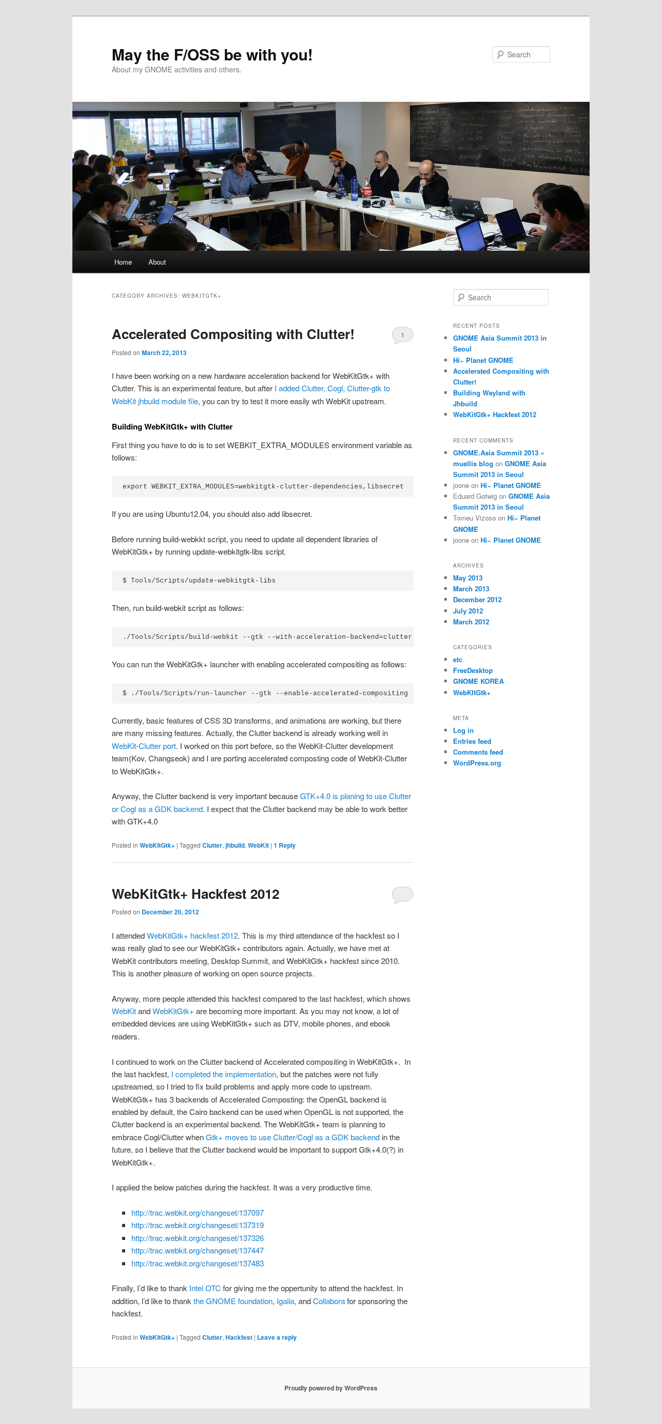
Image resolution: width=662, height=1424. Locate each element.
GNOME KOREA (478, 681)
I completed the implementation (222, 1073)
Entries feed (472, 741)
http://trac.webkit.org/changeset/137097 (197, 1212)
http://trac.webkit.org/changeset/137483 (197, 1263)
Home (123, 262)
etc (457, 659)
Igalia (284, 1300)
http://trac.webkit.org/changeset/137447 (197, 1250)
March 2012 (471, 621)
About (157, 262)
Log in (463, 730)
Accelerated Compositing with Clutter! (233, 333)
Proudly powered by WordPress (331, 1387)
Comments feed (478, 752)
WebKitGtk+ (173, 1010)
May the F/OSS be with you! (212, 54)
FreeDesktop (473, 670)
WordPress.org (477, 763)
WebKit (258, 845)
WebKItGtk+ (157, 845)
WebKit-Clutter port (144, 745)
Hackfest (238, 1337)
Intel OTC (205, 1287)
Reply (285, 845)
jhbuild (235, 845)
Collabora (329, 1300)
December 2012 (477, 599)
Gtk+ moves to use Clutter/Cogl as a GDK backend (293, 1136)
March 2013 (471, 588)
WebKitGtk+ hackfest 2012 (192, 935)
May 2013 (468, 578)
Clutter (212, 845)
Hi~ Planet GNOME (483, 360)
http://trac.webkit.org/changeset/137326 (197, 1237)
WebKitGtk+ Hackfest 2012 (195, 893)
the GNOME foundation (233, 1300)
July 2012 (468, 611)
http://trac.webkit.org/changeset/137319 (197, 1224)
